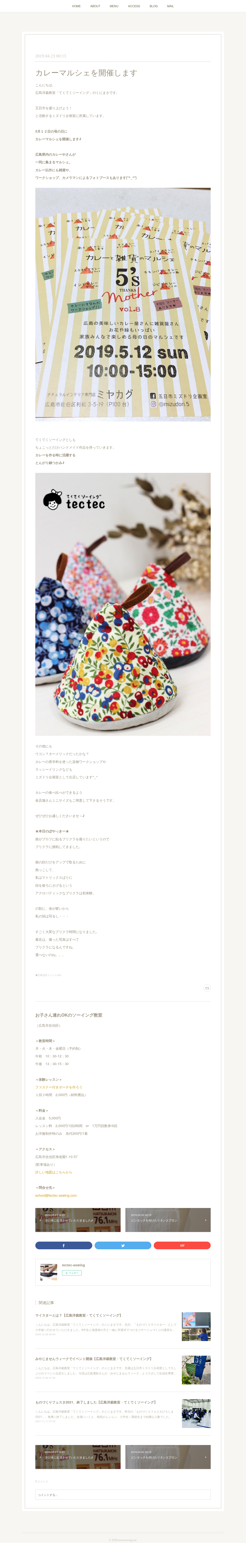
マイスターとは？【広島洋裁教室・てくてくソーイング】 (79, 1315)
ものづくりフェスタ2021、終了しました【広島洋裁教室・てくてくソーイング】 (96, 1402)
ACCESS (134, 6)
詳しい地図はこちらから (53, 1172)
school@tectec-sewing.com (56, 1195)
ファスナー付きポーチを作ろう (58, 1087)
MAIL (170, 6)
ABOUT (95, 6)
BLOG (154, 6)
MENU (114, 6)
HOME (76, 6)
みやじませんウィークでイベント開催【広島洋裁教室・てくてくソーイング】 (94, 1358)
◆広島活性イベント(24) (48, 975)
